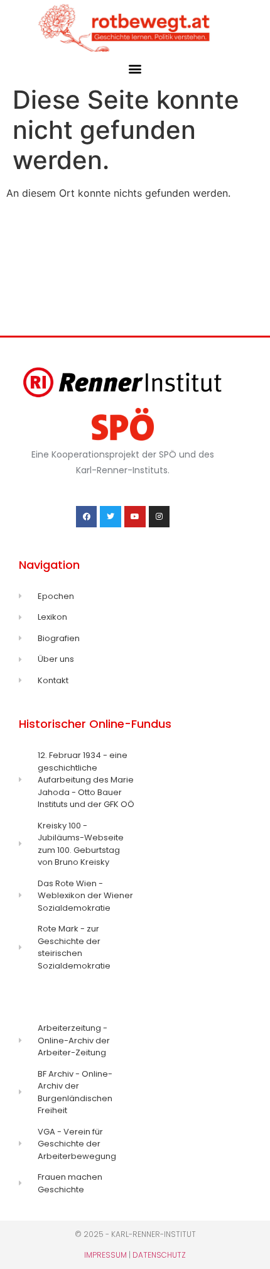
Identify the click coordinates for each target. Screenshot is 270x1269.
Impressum (105, 1255)
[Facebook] (86, 516)
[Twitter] (110, 516)
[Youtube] (135, 516)
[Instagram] (159, 516)
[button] (135, 68)
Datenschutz (159, 1255)
